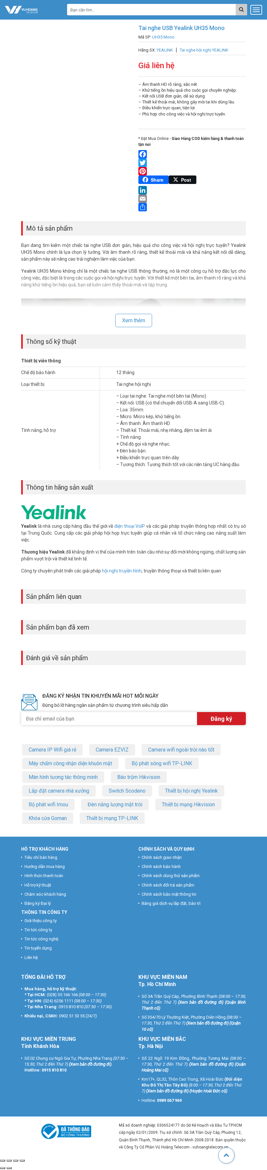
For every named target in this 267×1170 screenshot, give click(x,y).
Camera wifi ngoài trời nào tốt (181, 750)
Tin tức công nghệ (41, 938)
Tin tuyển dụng (38, 948)
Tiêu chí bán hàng (40, 857)
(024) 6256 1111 (58, 1000)
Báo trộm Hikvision (138, 777)
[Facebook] (192, 154)
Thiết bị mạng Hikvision (188, 804)
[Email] (192, 198)
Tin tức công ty (38, 929)
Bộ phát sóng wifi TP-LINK (162, 763)
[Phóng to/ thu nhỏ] (2, 1161)
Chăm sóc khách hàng (45, 894)
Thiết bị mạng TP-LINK (112, 818)
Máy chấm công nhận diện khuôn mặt (70, 763)
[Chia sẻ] (15, 1161)
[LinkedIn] (192, 190)
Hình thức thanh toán (43, 875)
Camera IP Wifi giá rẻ (52, 750)
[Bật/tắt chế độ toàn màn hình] (9, 1161)
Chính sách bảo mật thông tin (169, 894)
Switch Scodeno (127, 791)
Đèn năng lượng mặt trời (115, 804)
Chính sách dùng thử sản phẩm (171, 875)
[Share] (192, 207)
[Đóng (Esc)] (22, 1161)
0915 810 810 (71, 1006)
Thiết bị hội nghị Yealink (191, 791)
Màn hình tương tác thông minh (63, 777)
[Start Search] (241, 9)
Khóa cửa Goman (48, 818)
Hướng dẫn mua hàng (44, 866)
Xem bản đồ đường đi (200, 1002)
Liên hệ (31, 957)
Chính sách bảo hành (161, 866)
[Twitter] (192, 163)
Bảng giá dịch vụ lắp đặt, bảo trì (171, 903)
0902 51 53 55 (72, 1015)
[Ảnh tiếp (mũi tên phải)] (9, 1168)
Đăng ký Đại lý (37, 903)
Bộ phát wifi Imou (48, 804)
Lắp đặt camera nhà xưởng (59, 791)
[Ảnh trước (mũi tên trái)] (2, 1168)
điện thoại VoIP (129, 526)
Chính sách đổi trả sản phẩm (168, 885)
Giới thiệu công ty (40, 920)
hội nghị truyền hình (122, 570)
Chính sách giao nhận (162, 857)
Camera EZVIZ (112, 750)
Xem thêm (133, 320)
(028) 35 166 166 (62, 994)
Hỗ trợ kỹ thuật (37, 885)
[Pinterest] (192, 171)
